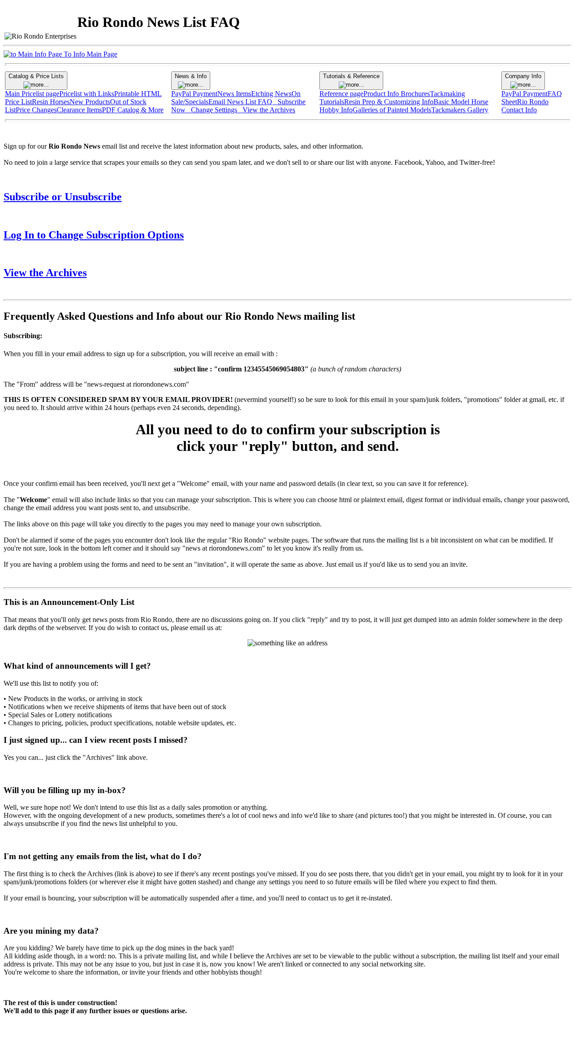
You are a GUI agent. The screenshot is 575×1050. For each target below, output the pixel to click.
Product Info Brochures (396, 93)
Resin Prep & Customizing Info (388, 102)
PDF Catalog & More (133, 110)
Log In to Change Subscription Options (94, 235)
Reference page (341, 93)
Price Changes (36, 110)
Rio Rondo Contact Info (524, 106)
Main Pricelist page (32, 93)
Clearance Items (79, 110)
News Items (234, 93)
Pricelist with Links (86, 93)
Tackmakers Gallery (459, 110)
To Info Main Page (89, 54)
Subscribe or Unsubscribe (63, 197)
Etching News (271, 93)
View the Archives (45, 272)
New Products (90, 102)
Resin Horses (51, 102)
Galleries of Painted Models (392, 110)
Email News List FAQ (240, 102)
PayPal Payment (194, 93)
